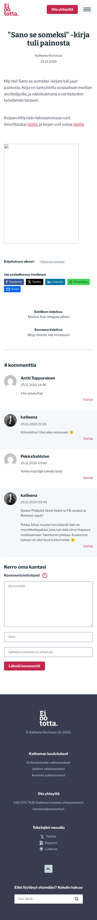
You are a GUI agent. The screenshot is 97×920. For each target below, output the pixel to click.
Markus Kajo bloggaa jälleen (48, 314)
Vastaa (88, 399)
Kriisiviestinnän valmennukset (48, 762)
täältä (78, 124)
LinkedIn (57, 282)
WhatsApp (81, 282)
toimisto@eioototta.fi (48, 809)
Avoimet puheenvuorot (48, 775)
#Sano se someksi (52, 262)
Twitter (36, 282)
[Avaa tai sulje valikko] (87, 9)
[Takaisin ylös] (48, 869)
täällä (32, 124)
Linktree (51, 849)
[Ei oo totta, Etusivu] (11, 9)
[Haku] (76, 899)
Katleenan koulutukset (48, 754)
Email (15, 289)
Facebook (15, 282)
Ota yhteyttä (62, 9)
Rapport (51, 843)
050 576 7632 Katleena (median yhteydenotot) (48, 802)
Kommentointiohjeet (25, 575)
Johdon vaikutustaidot (48, 769)
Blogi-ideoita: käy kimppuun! (49, 332)
